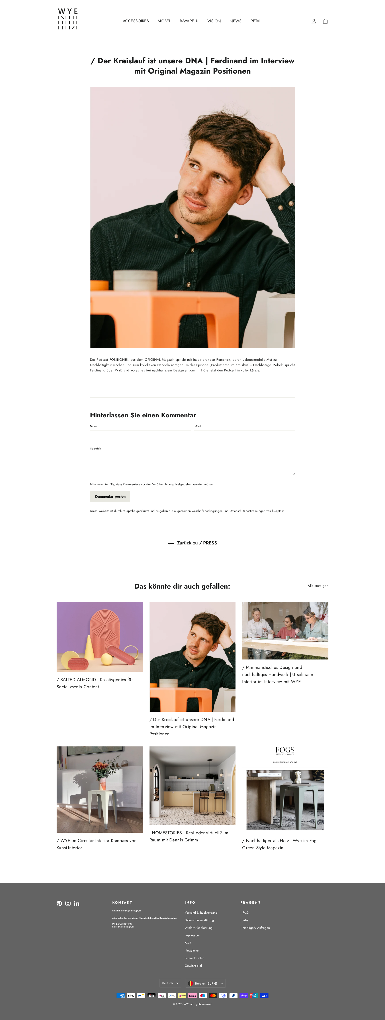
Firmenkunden (194, 958)
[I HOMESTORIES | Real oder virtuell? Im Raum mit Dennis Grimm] (192, 785)
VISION (214, 21)
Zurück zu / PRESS (196, 543)
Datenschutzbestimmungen (247, 511)
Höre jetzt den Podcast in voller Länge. (230, 370)
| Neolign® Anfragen (255, 927)
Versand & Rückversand (201, 912)
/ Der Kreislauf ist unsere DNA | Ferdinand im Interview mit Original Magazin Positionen (191, 726)
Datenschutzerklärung (199, 920)
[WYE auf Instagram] (68, 903)
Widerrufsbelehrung (199, 927)
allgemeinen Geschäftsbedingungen (198, 511)
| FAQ (244, 912)
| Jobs (244, 920)
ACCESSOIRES (136, 21)
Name (93, 426)
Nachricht (96, 449)
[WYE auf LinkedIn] (76, 903)
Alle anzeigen (318, 585)
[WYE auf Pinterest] (59, 903)
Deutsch (167, 983)
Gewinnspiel (193, 965)
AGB (188, 943)
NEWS (236, 21)
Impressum (192, 935)
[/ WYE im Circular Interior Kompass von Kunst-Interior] (100, 789)
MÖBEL (164, 21)
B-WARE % (189, 21)
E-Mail (197, 426)
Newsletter (192, 950)
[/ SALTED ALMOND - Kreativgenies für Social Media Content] (100, 637)
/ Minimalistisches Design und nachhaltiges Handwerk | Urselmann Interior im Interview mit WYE (277, 674)
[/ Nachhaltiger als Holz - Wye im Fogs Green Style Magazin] (285, 789)
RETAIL (256, 21)
